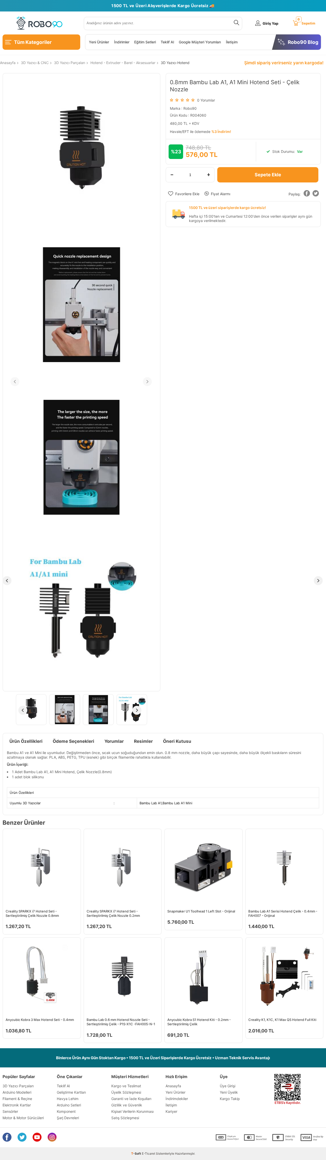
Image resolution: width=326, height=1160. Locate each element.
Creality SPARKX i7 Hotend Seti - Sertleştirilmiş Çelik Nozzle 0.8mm (32, 913)
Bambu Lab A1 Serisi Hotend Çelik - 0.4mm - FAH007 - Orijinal (282, 913)
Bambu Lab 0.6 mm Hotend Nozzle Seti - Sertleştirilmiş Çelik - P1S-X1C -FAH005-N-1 (121, 1022)
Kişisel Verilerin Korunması (132, 1111)
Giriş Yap (270, 23)
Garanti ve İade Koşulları (131, 1098)
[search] (235, 23)
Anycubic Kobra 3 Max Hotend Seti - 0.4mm (40, 1020)
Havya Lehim (67, 1098)
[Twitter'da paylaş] (316, 194)
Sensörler (10, 1111)
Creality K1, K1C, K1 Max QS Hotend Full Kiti (282, 1020)
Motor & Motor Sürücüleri (23, 1118)
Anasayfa (173, 1086)
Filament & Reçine (17, 1098)
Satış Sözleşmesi (125, 1118)
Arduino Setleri (69, 1105)
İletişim (232, 42)
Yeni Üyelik (229, 1092)
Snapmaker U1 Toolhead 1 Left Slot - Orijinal (201, 911)
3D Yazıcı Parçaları (18, 1086)
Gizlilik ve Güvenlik (126, 1105)
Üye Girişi (227, 1086)
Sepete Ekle (268, 174)
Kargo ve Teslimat (126, 1086)
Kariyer (171, 1111)
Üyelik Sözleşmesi (126, 1092)
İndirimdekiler (177, 1098)
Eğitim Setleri (145, 42)
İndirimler (121, 42)
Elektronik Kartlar (17, 1105)
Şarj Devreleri (68, 1118)
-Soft (136, 1153)
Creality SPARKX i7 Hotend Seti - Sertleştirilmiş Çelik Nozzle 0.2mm (113, 913)
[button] (307, 194)
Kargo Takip (230, 1098)
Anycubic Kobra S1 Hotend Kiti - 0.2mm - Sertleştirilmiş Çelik (199, 1022)
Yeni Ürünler (99, 42)
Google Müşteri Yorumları (200, 42)
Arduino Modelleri (17, 1092)
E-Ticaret (148, 1153)
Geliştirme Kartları (71, 1092)
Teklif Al (167, 42)
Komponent (66, 1111)
